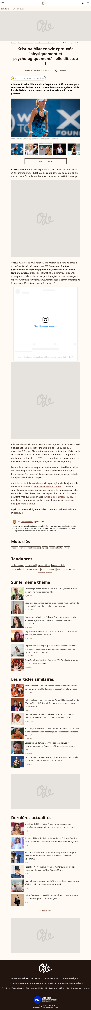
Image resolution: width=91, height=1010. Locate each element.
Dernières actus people (25, 43)
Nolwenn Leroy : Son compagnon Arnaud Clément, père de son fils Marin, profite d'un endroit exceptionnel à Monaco (51, 687)
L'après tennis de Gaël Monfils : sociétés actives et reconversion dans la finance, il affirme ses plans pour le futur (50, 746)
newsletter (87, 3)
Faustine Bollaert (48, 569)
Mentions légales (71, 978)
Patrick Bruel (31, 565)
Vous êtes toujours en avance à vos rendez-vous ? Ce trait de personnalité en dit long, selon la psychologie (52, 604)
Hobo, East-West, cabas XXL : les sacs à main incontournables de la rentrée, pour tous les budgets (52, 897)
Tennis (52, 548)
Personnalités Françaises (30, 548)
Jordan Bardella (58, 565)
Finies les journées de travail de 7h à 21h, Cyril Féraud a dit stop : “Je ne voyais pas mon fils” (51, 590)
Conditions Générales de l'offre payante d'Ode (22, 988)
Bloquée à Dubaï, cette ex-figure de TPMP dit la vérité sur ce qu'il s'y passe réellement (51, 662)
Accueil (13, 43)
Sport (44, 548)
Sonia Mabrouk (18, 569)
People (14, 548)
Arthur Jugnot (17, 565)
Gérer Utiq (64, 988)
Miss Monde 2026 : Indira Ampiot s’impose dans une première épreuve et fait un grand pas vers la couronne (50, 826)
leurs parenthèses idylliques (61, 496)
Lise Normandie (27, 522)
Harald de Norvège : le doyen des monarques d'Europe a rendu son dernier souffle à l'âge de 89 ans (50, 868)
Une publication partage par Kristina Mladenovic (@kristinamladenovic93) (45, 357)
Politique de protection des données (64, 983)
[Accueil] (43, 3)
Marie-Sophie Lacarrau (66, 569)
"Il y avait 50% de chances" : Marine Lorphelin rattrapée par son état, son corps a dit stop (51, 633)
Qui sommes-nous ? (52, 978)
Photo (67, 548)
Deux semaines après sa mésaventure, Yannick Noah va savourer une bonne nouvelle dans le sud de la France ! (49, 716)
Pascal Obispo (44, 565)
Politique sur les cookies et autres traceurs (27, 983)
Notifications (51, 988)
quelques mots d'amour (23, 503)
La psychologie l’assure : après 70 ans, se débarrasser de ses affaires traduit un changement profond (52, 883)
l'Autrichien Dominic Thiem (47, 486)
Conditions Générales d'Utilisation (25, 978)
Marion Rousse (33, 569)
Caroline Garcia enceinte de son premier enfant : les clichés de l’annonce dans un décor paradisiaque (51, 759)
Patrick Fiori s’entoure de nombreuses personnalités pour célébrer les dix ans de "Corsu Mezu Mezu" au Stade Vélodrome (51, 855)
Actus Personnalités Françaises (45, 43)
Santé (59, 548)
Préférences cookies (80, 988)
